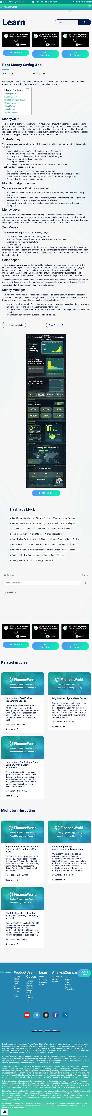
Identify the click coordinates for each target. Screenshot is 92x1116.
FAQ (66, 977)
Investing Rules (43, 983)
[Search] (84, 22)
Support (68, 979)
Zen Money (10, 106)
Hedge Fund (16, 983)
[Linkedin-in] (65, 1015)
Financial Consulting (69, 988)
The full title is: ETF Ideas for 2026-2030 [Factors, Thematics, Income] (22, 916)
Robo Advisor (17, 987)
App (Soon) (17, 995)
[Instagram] (46, 1015)
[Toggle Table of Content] (26, 90)
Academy (43, 979)
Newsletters (56, 977)
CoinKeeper (10, 109)
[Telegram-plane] (36, 1015)
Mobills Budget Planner (15, 100)
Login (86, 575)
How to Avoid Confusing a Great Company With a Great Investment (22, 765)
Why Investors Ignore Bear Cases (69, 698)
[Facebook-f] (55, 1015)
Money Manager (12, 112)
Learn (41, 977)
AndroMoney (10, 97)
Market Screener (30, 987)
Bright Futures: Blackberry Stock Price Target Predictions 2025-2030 (22, 849)
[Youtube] (27, 1015)
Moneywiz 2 (10, 94)
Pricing (16, 991)
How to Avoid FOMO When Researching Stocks (19, 699)
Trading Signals (17, 978)
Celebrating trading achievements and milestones (67, 847)
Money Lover (10, 103)
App (28, 1000)
